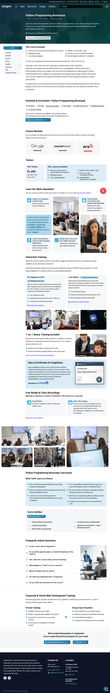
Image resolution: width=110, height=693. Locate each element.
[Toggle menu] (106, 6)
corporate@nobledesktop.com (58, 642)
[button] (105, 688)
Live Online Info (71, 683)
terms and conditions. (36, 418)
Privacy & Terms (23, 691)
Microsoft (32, 6)
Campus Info (71, 674)
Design (42, 6)
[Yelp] (5, 678)
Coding (52, 6)
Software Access (98, 106)
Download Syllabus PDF (37, 516)
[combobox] (81, 6)
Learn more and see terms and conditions (40, 355)
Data (22, 6)
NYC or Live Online (56, 19)
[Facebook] (9, 678)
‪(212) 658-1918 (81, 642)
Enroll (12, 48)
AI (16, 6)
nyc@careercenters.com (55, 672)
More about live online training (78, 302)
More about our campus (35, 305)
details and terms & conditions (82, 193)
